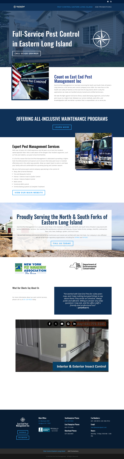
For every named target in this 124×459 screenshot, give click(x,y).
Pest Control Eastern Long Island (75, 7)
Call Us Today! (62, 243)
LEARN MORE (62, 127)
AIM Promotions (103, 7)
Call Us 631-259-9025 (27, 53)
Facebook (22, 438)
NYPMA (77, 237)
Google (22, 432)
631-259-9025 (27, 299)
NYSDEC (85, 237)
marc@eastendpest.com (99, 427)
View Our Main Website (29, 192)
